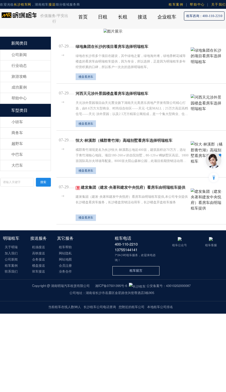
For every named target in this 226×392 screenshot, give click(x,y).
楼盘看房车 (86, 76)
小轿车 (17, 122)
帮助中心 (19, 98)
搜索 (43, 182)
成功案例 (19, 87)
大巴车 (17, 165)
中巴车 (17, 155)
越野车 (17, 144)
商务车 (17, 133)
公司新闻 (19, 55)
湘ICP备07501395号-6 (111, 285)
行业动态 (19, 66)
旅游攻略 (19, 77)
